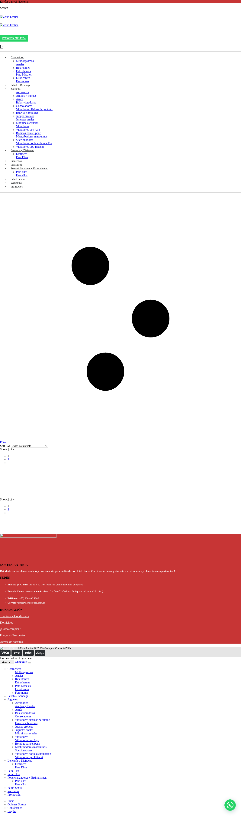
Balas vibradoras (26, 102)
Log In (12, 811)
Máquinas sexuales (27, 122)
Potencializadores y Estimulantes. (29, 168)
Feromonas (22, 81)
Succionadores (24, 139)
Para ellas (21, 172)
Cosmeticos (17, 57)
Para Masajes (24, 74)
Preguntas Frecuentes (12, 635)
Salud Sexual (18, 179)
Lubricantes (23, 78)
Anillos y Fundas (26, 95)
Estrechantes (23, 71)
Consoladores (24, 105)
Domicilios (6, 622)
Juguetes (16, 88)
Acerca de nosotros (11, 641)
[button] (230, 805)
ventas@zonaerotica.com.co (31, 602)
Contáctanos (15, 807)
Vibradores (22, 126)
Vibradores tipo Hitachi (30, 146)
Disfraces (21, 153)
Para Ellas (16, 160)
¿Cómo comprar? (10, 629)
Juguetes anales (25, 119)
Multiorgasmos (25, 61)
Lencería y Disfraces (22, 150)
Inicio (11, 801)
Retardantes (23, 67)
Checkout (21, 661)
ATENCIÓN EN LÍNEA (14, 38)
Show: (4, 449)
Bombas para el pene (28, 133)
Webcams (16, 182)
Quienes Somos (17, 804)
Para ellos (21, 175)
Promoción (17, 186)
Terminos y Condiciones (14, 616)
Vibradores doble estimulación (34, 143)
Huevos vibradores (27, 112)
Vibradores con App (28, 129)
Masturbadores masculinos (31, 136)
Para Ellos (22, 157)
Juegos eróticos (25, 116)
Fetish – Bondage (20, 84)
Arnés (19, 99)
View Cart (7, 662)
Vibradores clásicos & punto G (34, 109)
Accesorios (22, 92)
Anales (20, 64)
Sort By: (5, 445)
